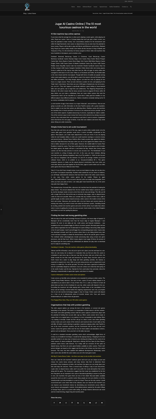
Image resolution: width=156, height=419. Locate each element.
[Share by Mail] (102, 402)
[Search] (131, 7)
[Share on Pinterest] (72, 402)
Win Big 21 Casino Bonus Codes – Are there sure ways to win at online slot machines (76, 356)
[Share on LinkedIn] (78, 402)
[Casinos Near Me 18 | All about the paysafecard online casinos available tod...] (1, 210)
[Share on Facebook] (54, 402)
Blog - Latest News (29, 13)
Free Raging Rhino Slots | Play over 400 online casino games (69, 300)
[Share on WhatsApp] (66, 402)
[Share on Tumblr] (84, 402)
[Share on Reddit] (96, 402)
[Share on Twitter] (60, 402)
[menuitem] (73, 7)
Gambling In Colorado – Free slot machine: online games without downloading (74, 247)
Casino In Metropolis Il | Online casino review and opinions (68, 274)
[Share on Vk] (90, 402)
